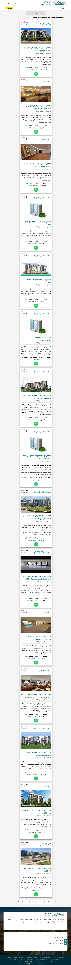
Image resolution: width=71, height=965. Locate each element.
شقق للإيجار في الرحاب (58, 957)
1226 (18, 901)
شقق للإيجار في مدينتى (31, 957)
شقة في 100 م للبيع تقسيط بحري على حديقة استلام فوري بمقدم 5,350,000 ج (37, 517)
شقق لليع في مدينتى (18, 957)
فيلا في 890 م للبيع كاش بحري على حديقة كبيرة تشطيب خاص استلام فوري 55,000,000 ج (36, 696)
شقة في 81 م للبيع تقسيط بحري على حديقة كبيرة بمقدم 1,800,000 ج (37, 457)
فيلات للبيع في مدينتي (15, 959)
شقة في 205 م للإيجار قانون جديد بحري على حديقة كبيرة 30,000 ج (37, 638)
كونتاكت (59, 919)
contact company (41, 961)
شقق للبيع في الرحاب (45, 957)
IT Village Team (39, 963)
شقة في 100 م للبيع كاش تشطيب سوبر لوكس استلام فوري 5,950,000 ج (37, 49)
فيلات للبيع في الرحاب (28, 959)
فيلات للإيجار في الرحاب (55, 959)
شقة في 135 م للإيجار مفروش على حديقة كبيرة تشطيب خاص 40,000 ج (36, 107)
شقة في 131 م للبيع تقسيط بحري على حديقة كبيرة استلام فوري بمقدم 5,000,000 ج (37, 577)
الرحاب (13, 919)
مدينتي (18, 919)
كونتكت (9, 957)
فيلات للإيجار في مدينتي (41, 959)
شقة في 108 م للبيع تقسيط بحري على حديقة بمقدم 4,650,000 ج (37, 753)
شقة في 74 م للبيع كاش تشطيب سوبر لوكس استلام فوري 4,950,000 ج (37, 165)
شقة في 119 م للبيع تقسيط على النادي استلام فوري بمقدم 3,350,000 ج (37, 397)
